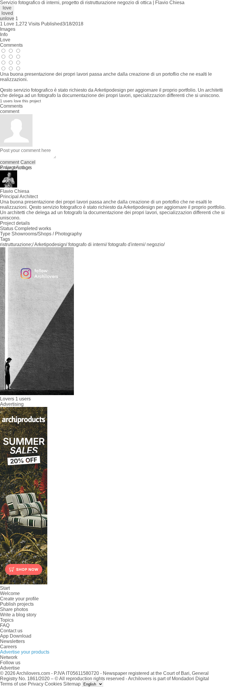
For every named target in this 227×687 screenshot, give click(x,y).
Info (4, 34)
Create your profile (19, 598)
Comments (11, 45)
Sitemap (72, 683)
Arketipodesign (50, 244)
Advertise (10, 667)
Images (7, 29)
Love (5, 39)
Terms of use (13, 683)
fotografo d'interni (126, 244)
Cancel (27, 162)
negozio (155, 244)
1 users (23, 398)
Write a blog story (18, 614)
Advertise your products (24, 651)
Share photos (14, 609)
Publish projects (17, 604)
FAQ (4, 625)
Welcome (10, 593)
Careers (8, 646)
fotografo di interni (87, 244)
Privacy (35, 683)
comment (9, 162)
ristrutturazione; (16, 244)
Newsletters (12, 641)
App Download (15, 635)
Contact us (11, 630)
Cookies (53, 683)
